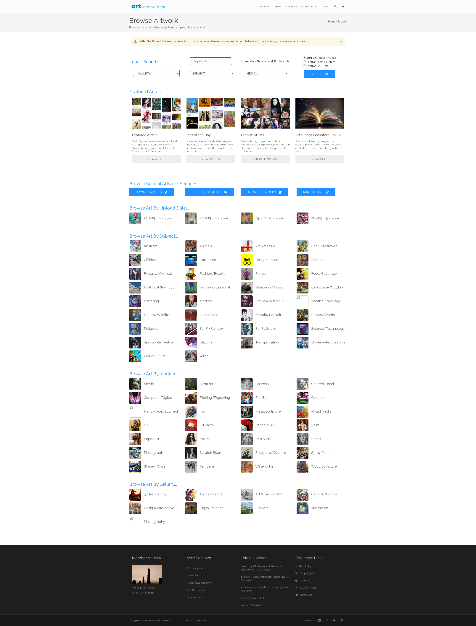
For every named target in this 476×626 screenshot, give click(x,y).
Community (309, 6)
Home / (332, 21)
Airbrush (206, 384)
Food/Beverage (323, 273)
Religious (150, 328)
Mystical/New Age (325, 301)
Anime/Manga (210, 494)
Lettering (151, 301)
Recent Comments (207, 192)
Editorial (317, 260)
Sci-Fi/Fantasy (211, 328)
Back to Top (305, 566)
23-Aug (269, 218)
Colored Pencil (322, 384)
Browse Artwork (197, 568)
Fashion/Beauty (212, 273)
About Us (304, 580)
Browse (264, 6)
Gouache (317, 398)
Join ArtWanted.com (199, 582)
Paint (314, 425)
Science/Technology (327, 328)
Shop (278, 6)
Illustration (319, 508)
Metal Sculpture (268, 411)
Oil (145, 425)
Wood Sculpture (323, 466)
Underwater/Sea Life (327, 342)
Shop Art (193, 575)
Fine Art (261, 508)
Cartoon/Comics (324, 494)
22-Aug (324, 218)
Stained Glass (154, 466)
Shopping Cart (307, 573)
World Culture (154, 356)
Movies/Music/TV (269, 301)
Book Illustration (323, 246)
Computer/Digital (157, 398)
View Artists (156, 159)
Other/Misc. (209, 315)
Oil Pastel (207, 425)
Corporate (207, 260)
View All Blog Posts (252, 598)
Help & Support (307, 587)
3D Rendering (154, 494)
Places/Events (322, 315)
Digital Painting (211, 508)
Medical (205, 301)
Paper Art (151, 439)
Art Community (196, 590)
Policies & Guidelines (196, 620)
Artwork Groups (262, 192)
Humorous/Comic (269, 287)
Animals (205, 246)
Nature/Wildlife (156, 315)
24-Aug (213, 218)
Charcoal (262, 384)
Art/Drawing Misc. (269, 494)
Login (325, 6)
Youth (203, 356)
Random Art (313, 192)
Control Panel (195, 597)
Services (291, 6)
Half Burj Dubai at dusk (143, 587)
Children (150, 260)
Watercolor (264, 466)
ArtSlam (166, 620)
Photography (154, 522)
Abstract (150, 246)
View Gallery (211, 159)
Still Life (206, 342)
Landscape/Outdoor (327, 287)
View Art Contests (251, 605)
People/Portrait (268, 315)
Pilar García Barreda (145, 592)
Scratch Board (210, 453)
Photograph (153, 453)
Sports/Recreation (158, 342)
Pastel (204, 439)
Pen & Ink (263, 439)
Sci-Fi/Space (265, 328)
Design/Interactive (158, 508)
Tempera (206, 466)
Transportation (267, 342)
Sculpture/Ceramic (270, 453)
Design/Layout (267, 260)
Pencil (315, 439)
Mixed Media (320, 411)
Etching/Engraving (214, 398)
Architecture (265, 246)
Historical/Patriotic (158, 287)
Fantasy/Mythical (157, 273)
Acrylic (149, 384)
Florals (260, 273)
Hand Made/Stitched (160, 411)
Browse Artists (265, 159)
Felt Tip (261, 398)
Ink (202, 411)
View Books (320, 159)
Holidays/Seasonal (214, 287)
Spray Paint (320, 453)
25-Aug (157, 218)
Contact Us (306, 594)
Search (317, 74)
